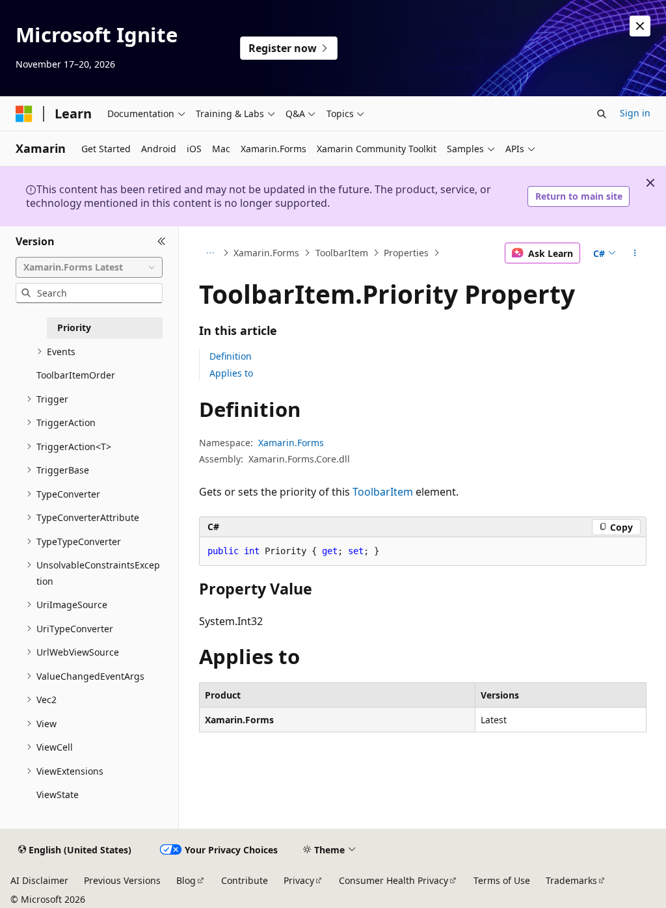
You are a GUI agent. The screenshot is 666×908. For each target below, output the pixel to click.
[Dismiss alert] (640, 26)
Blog (186, 880)
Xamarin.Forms (266, 253)
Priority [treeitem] (74, 327)
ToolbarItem (341, 253)
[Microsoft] (24, 113)
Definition (230, 356)
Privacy (299, 880)
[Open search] (602, 114)
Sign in (635, 113)
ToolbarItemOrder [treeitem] (75, 375)
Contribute (244, 880)
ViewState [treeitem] (57, 794)
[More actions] (634, 253)
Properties (406, 253)
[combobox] (89, 267)
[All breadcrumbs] (210, 253)
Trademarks (571, 880)
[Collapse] (161, 242)
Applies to (231, 373)
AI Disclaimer (39, 880)
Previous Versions (122, 880)
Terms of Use (501, 880)
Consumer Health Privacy (393, 880)
